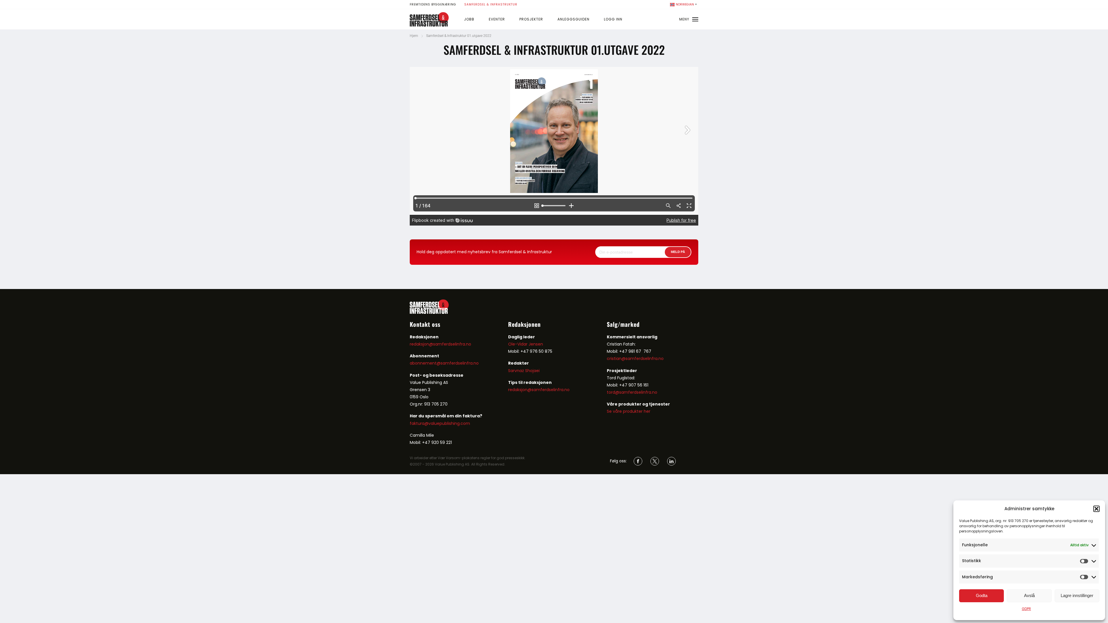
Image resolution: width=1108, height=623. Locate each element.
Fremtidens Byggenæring (433, 4)
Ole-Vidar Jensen (525, 344)
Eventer (497, 19)
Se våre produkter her (628, 411)
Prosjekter (531, 19)
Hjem (414, 36)
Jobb (469, 19)
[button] (1096, 509)
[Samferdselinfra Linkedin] (671, 461)
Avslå (1029, 595)
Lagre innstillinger (1077, 595)
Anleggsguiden (573, 19)
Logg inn (613, 19)
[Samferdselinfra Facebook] (638, 461)
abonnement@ (425, 363)
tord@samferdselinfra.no (632, 392)
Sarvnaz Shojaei (524, 371)
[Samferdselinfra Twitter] (654, 461)
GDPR (1026, 608)
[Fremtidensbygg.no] (429, 25)
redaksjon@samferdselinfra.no (440, 344)
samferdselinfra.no (460, 363)
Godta (981, 595)
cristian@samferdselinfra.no (635, 358)
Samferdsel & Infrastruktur (490, 4)
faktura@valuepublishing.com (440, 423)
